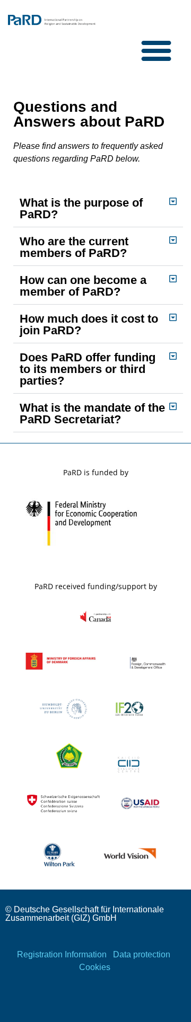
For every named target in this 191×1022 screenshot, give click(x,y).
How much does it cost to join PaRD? (89, 324)
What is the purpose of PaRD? (81, 208)
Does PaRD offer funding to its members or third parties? (87, 369)
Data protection (141, 954)
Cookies (94, 967)
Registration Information (62, 954)
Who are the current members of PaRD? (74, 247)
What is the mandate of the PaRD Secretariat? (92, 413)
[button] (156, 50)
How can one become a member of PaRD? (83, 285)
